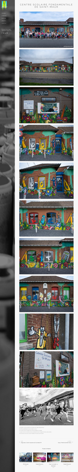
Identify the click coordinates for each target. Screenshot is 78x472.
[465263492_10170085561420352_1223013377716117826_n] (46, 161)
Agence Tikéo (9, 30)
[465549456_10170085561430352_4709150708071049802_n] (46, 48)
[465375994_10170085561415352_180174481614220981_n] (46, 199)
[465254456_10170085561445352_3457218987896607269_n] (46, 86)
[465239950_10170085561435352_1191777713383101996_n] (46, 237)
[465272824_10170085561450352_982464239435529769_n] (46, 275)
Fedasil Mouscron (39, 464)
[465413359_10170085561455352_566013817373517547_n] (46, 350)
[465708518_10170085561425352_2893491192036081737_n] (46, 388)
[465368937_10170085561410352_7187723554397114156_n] (46, 124)
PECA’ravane (25, 464)
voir (26, 457)
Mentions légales (8, 29)
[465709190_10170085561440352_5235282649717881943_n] (46, 312)
